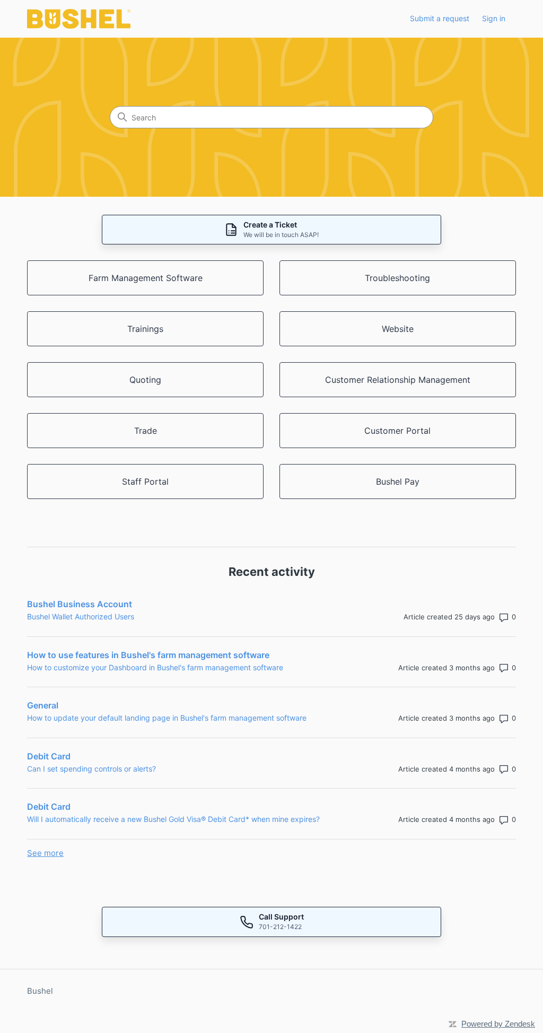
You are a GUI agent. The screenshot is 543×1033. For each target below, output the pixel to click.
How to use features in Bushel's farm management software (148, 655)
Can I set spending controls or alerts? (91, 768)
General (42, 705)
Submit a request (439, 18)
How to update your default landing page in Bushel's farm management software (166, 717)
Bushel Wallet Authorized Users (80, 616)
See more (45, 853)
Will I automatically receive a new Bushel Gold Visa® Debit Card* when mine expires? (173, 819)
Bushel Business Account (79, 604)
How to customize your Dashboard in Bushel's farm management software (155, 667)
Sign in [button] (493, 18)
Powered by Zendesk (498, 1023)
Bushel (40, 991)
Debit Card (49, 756)
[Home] (78, 19)
